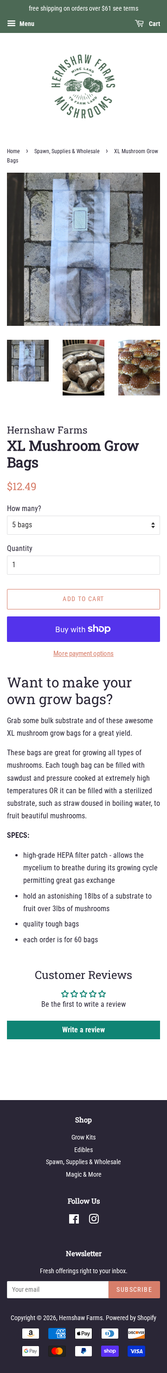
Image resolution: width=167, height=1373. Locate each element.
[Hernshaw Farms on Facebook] (74, 1220)
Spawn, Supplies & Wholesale (67, 151)
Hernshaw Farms (81, 1317)
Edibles (83, 1149)
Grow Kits (83, 1137)
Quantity (19, 548)
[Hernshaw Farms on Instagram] (94, 1220)
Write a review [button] (83, 1029)
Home (13, 151)
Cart (154, 23)
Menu (26, 23)
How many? (24, 508)
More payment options (83, 653)
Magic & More (84, 1174)
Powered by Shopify (131, 1317)
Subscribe (134, 1289)
